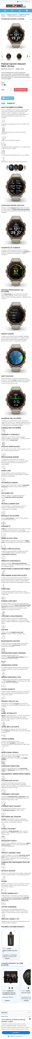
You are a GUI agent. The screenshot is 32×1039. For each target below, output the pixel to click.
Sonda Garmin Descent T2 (10, 951)
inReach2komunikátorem (19, 563)
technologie (7, 294)
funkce (8, 731)
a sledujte (26, 251)
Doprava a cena (8, 98)
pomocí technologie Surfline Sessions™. (16, 605)
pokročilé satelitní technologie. (14, 497)
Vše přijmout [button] (16, 1032)
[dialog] (16, 1028)
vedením (12, 743)
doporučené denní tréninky (15, 657)
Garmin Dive (13, 440)
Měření (3, 715)
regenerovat (16, 645)
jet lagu (16, 703)
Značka (18, 69)
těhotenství (11, 770)
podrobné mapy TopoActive (16, 796)
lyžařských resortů (9, 810)
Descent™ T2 (15, 208)
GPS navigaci (9, 518)
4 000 (14, 380)
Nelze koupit (20, 90)
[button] (16, 1036)
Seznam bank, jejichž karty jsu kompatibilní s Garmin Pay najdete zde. (15, 898)
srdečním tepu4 (10, 681)
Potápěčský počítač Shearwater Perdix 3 (9, 993)
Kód (2, 69)
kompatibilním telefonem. (9, 554)
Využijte (3, 819)
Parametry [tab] (11, 103)
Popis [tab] (3, 103)
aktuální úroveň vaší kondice (12, 632)
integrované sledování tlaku (21, 209)
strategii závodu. (14, 831)
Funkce (3, 528)
